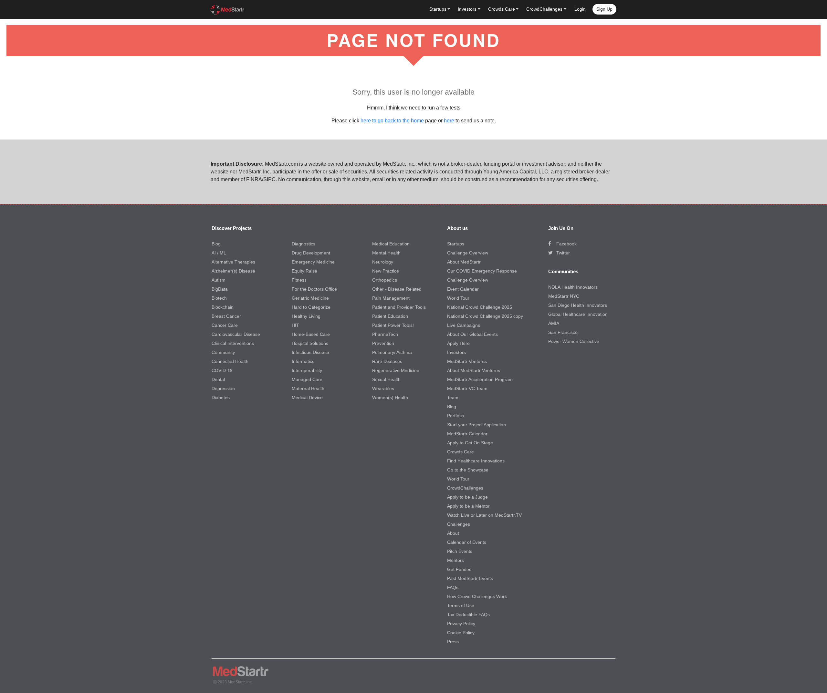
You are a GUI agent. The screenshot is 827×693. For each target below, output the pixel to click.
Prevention (383, 343)
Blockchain (223, 307)
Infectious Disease (310, 352)
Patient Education (390, 316)
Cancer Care (225, 325)
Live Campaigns (463, 325)
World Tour (458, 298)
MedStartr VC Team (467, 388)
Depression (223, 388)
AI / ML (219, 252)
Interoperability (307, 370)
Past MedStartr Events (470, 578)
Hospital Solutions (310, 343)
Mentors (455, 560)
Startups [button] (437, 9)
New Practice (385, 271)
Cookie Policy (461, 632)
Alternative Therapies (233, 261)
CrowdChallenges (465, 488)
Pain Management (391, 298)
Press (453, 641)
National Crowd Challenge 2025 (479, 307)
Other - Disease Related (397, 289)
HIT (295, 325)
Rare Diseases (387, 361)
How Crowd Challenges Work (477, 596)
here (449, 120)
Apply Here (458, 343)
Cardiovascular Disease (236, 334)
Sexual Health (386, 379)
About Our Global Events (472, 334)
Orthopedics (384, 280)
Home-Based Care (311, 334)
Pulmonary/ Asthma (392, 352)
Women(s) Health (390, 397)
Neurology (382, 261)
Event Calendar (463, 289)
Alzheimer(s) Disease (233, 271)
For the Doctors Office (314, 289)
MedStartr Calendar (467, 433)
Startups (455, 243)
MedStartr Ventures (467, 361)
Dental (218, 379)
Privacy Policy (461, 623)
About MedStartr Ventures (473, 370)
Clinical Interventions (233, 343)
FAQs (452, 587)
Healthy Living (306, 316)
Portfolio (455, 415)
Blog (216, 243)
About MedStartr (464, 261)
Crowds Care (460, 451)
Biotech (219, 298)
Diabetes (221, 397)
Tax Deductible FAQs (468, 614)
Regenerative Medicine (395, 370)
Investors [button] (467, 9)
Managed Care (307, 379)
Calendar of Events (466, 542)
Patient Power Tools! (393, 325)
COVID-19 (222, 370)
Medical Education (391, 243)
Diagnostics (303, 243)
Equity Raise (304, 271)
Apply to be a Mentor (468, 506)
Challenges (458, 524)
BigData (220, 289)
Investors (456, 352)
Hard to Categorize (311, 307)
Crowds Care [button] (501, 9)
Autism (218, 280)
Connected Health (230, 361)
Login (580, 9)
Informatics (303, 361)
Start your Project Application (476, 424)
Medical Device (307, 397)
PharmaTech (385, 334)
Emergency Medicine (313, 261)
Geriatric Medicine (310, 298)
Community (223, 352)
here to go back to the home (392, 120)
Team (452, 397)
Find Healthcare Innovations (476, 460)
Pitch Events (459, 551)
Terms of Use (460, 605)
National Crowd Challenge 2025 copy (485, 316)
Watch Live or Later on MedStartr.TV (484, 515)
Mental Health (386, 252)
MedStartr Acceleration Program (480, 379)
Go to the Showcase (467, 469)
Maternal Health (308, 388)
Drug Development (311, 252)
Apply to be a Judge (467, 497)
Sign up (604, 9)
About (453, 533)
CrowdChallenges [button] (544, 9)
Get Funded (459, 569)
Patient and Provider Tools (399, 307)
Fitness (299, 280)
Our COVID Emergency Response (482, 271)
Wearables (383, 388)
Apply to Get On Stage (470, 442)
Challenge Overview (467, 252)
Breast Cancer (226, 316)
